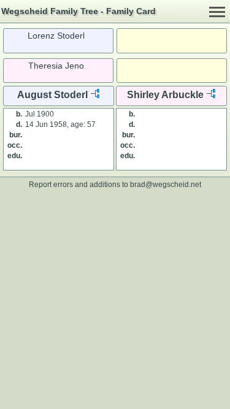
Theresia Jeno (56, 66)
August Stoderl (52, 95)
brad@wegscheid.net (165, 184)
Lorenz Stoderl (56, 35)
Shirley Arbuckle (165, 95)
